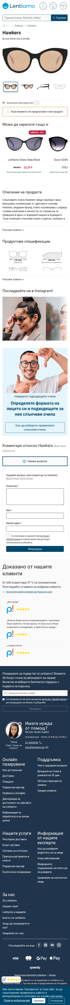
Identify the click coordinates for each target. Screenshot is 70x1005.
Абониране (35, 708)
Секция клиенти (46, 790)
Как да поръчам (12, 770)
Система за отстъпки (14, 851)
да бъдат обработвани (54, 699)
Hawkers (31, 25)
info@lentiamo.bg (35, 747)
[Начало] (3, 25)
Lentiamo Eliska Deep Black (24, 159)
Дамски (19, 25)
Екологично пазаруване (16, 872)
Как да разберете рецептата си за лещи (50, 850)
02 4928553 (31, 742)
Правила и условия (13, 793)
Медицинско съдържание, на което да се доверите (52, 868)
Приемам (39, 1000)
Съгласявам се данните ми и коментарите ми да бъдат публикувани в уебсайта (28, 539)
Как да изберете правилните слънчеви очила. (35, 427)
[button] (10, 87)
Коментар (12, 485)
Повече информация (17, 1000)
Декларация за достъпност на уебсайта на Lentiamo (16, 803)
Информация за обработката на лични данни (15, 816)
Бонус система (11, 845)
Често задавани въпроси (52, 765)
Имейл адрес (14, 523)
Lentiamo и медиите (14, 912)
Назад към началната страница (30, 974)
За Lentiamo (9, 900)
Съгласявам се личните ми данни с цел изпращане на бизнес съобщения (37, 701)
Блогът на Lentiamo (13, 918)
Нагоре (52, 974)
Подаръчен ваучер (13, 787)
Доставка (8, 776)
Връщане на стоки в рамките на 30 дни (49, 773)
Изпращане (35, 549)
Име (9, 510)
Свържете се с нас (13, 933)
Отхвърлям (57, 1000)
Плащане (7, 781)
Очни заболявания (48, 858)
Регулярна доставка (14, 839)
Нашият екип (10, 906)
